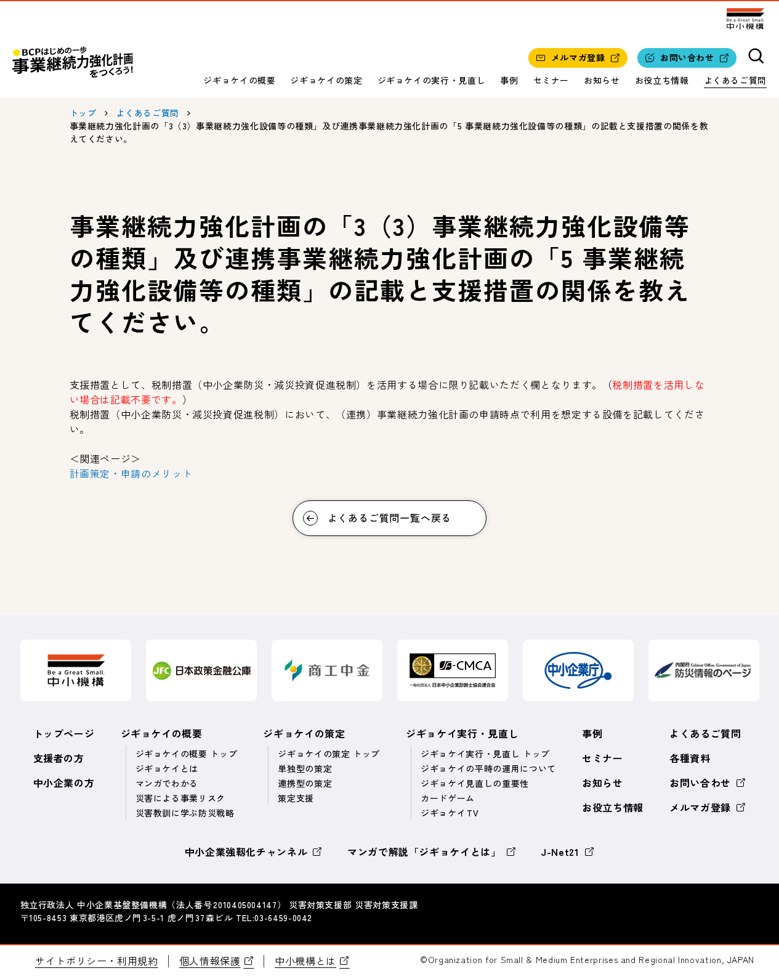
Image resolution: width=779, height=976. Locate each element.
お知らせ (602, 80)
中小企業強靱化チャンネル (246, 851)
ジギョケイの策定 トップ (329, 753)
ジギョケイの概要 (239, 80)
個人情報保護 (210, 960)
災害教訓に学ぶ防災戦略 (185, 813)
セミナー (551, 80)
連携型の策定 (305, 783)
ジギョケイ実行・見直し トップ (485, 753)
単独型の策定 (305, 768)
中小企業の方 (64, 782)
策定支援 (296, 798)
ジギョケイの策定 (326, 80)
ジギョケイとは (166, 768)
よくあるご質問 (735, 80)
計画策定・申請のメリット (131, 473)
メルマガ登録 (700, 807)
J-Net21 (560, 851)
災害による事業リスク (180, 798)
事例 (509, 80)
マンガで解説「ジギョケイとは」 (424, 851)
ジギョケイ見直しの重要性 (475, 783)
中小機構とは (305, 960)
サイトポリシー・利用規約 (96, 960)
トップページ (64, 733)
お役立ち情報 (662, 80)
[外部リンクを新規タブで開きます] (745, 18)
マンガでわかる (166, 783)
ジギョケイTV (449, 813)
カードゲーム (448, 798)
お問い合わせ (700, 782)
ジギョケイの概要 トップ (186, 753)
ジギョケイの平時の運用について (488, 768)
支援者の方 (58, 757)
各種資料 (690, 757)
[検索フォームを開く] (756, 57)
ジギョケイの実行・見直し (431, 80)
